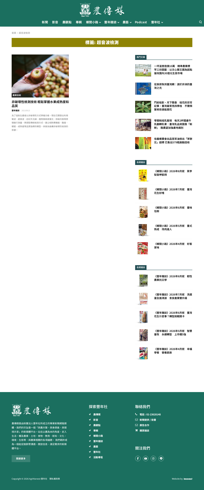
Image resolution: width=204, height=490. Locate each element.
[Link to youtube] (145, 458)
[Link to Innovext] (188, 479)
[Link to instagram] (153, 458)
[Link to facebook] (138, 458)
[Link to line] (161, 458)
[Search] (200, 22)
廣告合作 (144, 425)
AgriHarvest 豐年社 (38, 479)
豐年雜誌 (15, 110)
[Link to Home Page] (102, 9)
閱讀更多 (21, 458)
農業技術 (17, 95)
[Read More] (40, 75)
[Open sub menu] (100, 22)
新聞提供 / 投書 (148, 420)
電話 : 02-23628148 (150, 415)
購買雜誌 (144, 431)
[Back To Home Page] (40, 410)
